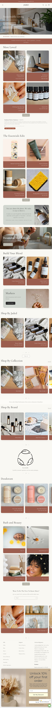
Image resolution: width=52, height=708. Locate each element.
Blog (4, 648)
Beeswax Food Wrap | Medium (17, 163)
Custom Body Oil (44, 281)
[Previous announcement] (2, 1)
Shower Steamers (20, 75)
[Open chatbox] (49, 705)
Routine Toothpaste (43, 163)
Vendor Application (7, 665)
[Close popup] (50, 700)
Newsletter (5, 662)
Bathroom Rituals (19, 579)
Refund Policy (21, 651)
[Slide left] (23, 352)
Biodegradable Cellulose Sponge (40, 193)
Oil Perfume (45, 75)
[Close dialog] (49, 670)
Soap (20, 630)
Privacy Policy (21, 648)
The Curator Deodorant (17, 508)
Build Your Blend (8, 244)
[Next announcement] (49, 1)
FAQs (4, 645)
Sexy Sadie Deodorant (42, 508)
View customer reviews (10, 128)
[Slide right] (28, 352)
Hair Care (44, 579)
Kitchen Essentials (41, 630)
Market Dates (10, 303)
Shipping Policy (22, 653)
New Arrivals (42, 391)
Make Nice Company (40, 437)
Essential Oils (45, 107)
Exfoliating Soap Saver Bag (18, 107)
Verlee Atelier (18, 437)
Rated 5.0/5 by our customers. (17, 36)
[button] (2, 5)
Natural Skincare (42, 550)
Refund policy (6, 659)
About (4, 651)
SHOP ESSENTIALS (9, 23)
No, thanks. (38, 702)
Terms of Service (6, 656)
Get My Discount (38, 694)
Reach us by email (38, 667)
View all (26, 115)
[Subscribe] (36, 597)
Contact (4, 653)
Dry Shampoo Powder (19, 193)
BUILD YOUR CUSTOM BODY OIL (12, 27)
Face (21, 550)
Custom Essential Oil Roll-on (18, 281)
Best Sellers (18, 391)
